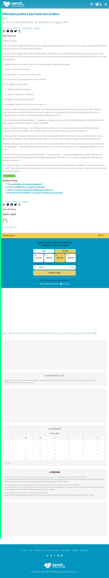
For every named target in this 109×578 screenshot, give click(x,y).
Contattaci (84, 550)
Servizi (56, 550)
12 (97, 446)
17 (69, 450)
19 (97, 450)
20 (11, 454)
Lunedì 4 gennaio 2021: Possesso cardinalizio (19, 493)
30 (54, 458)
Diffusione (38, 550)
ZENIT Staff (27, 28)
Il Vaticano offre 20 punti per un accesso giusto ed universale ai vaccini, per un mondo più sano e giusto (38, 477)
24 (69, 454)
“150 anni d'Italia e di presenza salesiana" (24, 184)
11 (83, 446)
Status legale (65, 550)
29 (40, 458)
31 (69, 458)
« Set (5, 463)
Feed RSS (55, 472)
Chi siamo (24, 550)
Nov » (10, 463)
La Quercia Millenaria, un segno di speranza (25, 187)
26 (97, 454)
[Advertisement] (54, 316)
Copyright (75, 550)
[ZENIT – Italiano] (30, 4)
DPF (31, 550)
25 (83, 454)
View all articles (8, 227)
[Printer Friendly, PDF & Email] (9, 176)
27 (11, 458)
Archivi (37, 28)
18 (83, 450)
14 (26, 450)
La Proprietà (47, 550)
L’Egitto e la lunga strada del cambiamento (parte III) (29, 190)
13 (11, 450)
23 (54, 454)
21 (26, 454)
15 (40, 450)
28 (26, 458)
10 (69, 446)
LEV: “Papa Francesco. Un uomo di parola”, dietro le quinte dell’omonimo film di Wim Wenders (35, 485)
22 (40, 454)
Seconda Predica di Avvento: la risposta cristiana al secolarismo (34, 193)
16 (54, 450)
